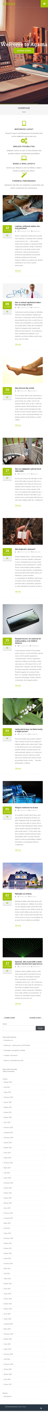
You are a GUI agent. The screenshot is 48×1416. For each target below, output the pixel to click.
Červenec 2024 (8, 1138)
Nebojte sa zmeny (23, 894)
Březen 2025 (8, 1117)
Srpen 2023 (7, 1178)
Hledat (5, 1024)
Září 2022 (7, 1228)
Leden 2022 (7, 1258)
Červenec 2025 (8, 1097)
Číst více (18, 271)
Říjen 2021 (7, 1268)
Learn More (24, 50)
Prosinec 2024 (8, 1127)
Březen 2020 (8, 1309)
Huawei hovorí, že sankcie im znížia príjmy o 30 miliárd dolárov (28, 641)
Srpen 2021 (7, 1279)
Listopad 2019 (8, 1324)
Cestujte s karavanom (11, 1055)
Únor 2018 (7, 1379)
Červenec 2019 (8, 1334)
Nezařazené (7, 1396)
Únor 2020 (7, 1314)
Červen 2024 (8, 1143)
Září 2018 (7, 1359)
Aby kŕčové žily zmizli (24, 388)
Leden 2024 (7, 1158)
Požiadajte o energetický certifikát (14, 1050)
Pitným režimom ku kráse (26, 808)
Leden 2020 (7, 1319)
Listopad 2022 (8, 1218)
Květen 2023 (8, 1193)
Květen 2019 (8, 1339)
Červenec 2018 (8, 1364)
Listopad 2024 (8, 1132)
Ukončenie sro (8, 1040)
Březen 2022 (8, 1253)
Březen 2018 (8, 1374)
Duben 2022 (8, 1248)
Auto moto (33, 391)
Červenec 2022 (8, 1238)
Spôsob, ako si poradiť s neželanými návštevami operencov (29, 963)
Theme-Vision (22, 1406)
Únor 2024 (7, 1153)
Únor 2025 (7, 1122)
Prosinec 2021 (8, 1263)
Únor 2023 (7, 1208)
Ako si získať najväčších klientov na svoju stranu (28, 303)
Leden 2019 (7, 1349)
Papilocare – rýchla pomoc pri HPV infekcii (17, 1045)
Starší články (9, 1018)
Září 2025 (7, 1087)
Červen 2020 (8, 1299)
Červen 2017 (8, 1384)
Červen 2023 (8, 1188)
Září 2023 (7, 1173)
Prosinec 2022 (8, 1213)
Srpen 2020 (7, 1294)
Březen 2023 (8, 1203)
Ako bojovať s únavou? (25, 549)
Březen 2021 (8, 1284)
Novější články (36, 1018)
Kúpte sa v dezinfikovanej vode (13, 1060)
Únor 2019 (7, 1344)
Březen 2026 (8, 1082)
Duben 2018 (8, 1369)
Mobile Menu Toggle (44, 3)
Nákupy (35, 474)
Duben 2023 (8, 1198)
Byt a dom (33, 896)
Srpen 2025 (7, 1092)
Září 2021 (7, 1274)
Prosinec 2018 (8, 1354)
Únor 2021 (7, 1289)
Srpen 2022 (7, 1233)
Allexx (9, 3)
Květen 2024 (8, 1148)
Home (24, 112)
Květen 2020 (8, 1304)
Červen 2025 (8, 1102)
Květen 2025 (8, 1107)
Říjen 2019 (7, 1329)
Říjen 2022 (7, 1223)
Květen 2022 (8, 1243)
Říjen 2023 (7, 1168)
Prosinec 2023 (8, 1163)
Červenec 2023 (8, 1183)
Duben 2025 (8, 1112)
